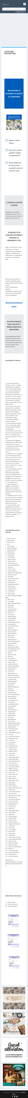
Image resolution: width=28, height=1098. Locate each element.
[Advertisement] (14, 30)
